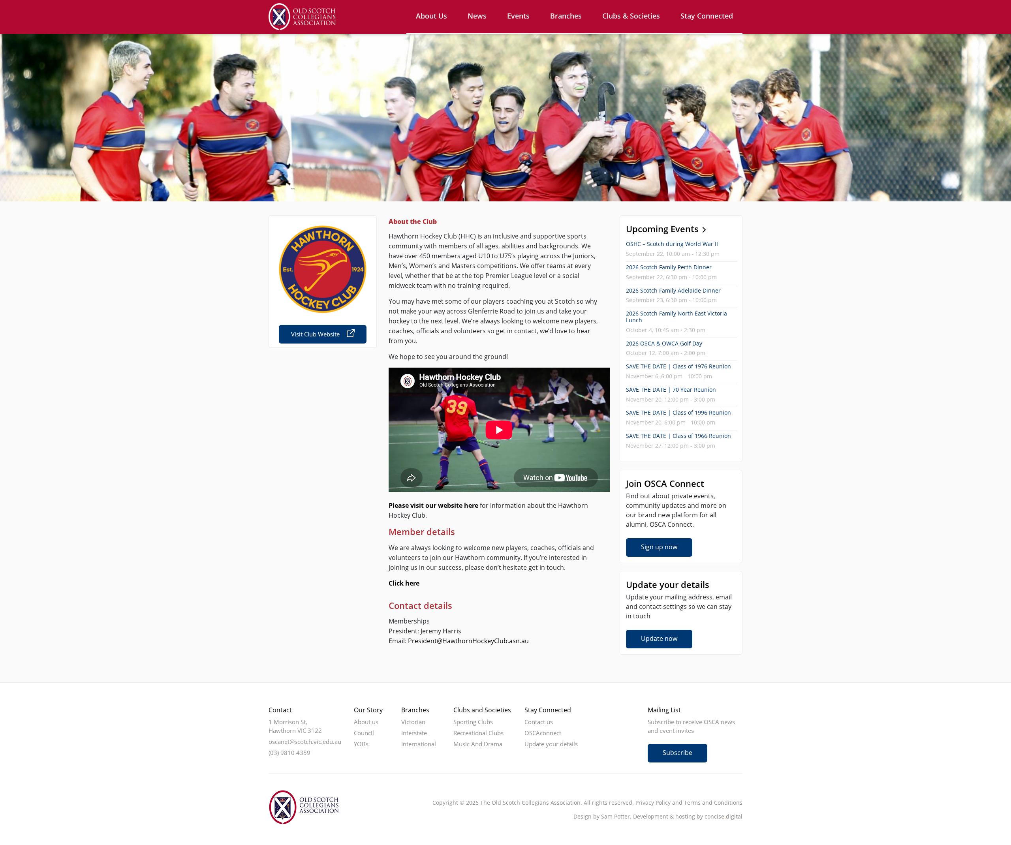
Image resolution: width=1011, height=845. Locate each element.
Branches (566, 16)
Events (518, 16)
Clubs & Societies (631, 16)
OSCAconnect (542, 733)
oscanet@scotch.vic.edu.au (305, 741)
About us (431, 16)
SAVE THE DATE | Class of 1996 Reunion (678, 412)
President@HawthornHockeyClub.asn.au (468, 641)
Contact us (538, 722)
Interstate (414, 733)
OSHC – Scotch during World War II (672, 244)
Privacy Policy (653, 802)
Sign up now (659, 547)
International (418, 744)
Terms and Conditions (713, 802)
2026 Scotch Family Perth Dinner (669, 267)
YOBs (361, 744)
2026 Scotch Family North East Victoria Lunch (676, 317)
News (477, 16)
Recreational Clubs (478, 733)
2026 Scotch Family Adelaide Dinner (673, 290)
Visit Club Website (315, 334)
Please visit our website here (433, 505)
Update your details (551, 744)
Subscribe (677, 752)
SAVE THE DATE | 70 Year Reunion (671, 389)
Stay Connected (706, 16)
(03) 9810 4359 (289, 753)
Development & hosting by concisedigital (687, 816)
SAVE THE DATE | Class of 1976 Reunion (678, 366)
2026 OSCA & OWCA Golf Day (664, 343)
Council (364, 733)
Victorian (413, 722)
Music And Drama (477, 744)
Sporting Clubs (473, 722)
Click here (404, 583)
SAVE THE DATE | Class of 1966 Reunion (678, 435)
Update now (659, 638)
